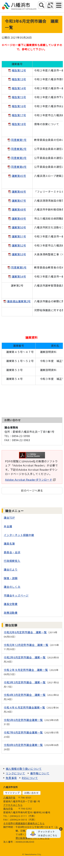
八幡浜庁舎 (9, 797)
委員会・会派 (12, 552)
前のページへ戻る (32, 490)
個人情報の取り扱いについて (24, 769)
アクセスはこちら (12, 805)
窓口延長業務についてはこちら (33, 838)
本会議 (8, 526)
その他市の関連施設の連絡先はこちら (24, 823)
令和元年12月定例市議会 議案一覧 (26, 645)
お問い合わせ (31, 792)
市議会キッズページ (16, 595)
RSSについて (30, 778)
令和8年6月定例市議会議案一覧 (23, 745)
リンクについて (15, 773)
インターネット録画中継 (19, 535)
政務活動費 (11, 613)
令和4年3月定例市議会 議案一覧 (25, 695)
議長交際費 (11, 604)
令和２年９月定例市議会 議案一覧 (26, 670)
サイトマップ (12, 792)
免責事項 (11, 778)
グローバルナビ (58, 5)
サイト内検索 (41, 5)
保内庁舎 (8, 808)
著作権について (40, 773)
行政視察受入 (12, 561)
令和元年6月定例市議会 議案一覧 (25, 632)
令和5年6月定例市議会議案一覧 (23, 720)
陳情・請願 (11, 578)
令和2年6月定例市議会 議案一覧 (25, 657)
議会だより (11, 569)
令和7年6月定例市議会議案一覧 (23, 732)
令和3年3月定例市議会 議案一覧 (25, 682)
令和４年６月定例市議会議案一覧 (24, 707)
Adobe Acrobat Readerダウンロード (28, 480)
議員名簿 (9, 543)
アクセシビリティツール (50, 5)
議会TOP (9, 517)
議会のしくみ (12, 587)
